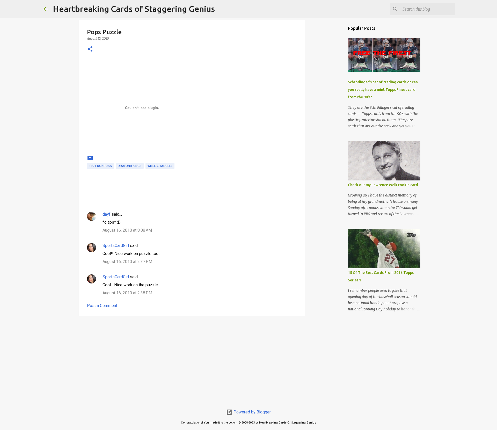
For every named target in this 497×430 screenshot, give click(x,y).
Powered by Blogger (251, 412)
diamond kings (130, 166)
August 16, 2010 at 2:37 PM (127, 261)
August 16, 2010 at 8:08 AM (127, 230)
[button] (90, 49)
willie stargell (160, 166)
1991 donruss (100, 166)
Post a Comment (102, 305)
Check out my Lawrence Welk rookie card (383, 185)
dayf (107, 214)
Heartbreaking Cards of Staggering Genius (134, 8)
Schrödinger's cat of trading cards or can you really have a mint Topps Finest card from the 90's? (383, 89)
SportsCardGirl (116, 245)
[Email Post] (90, 160)
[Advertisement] (192, 360)
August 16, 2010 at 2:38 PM (127, 292)
